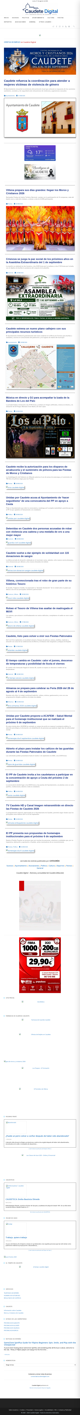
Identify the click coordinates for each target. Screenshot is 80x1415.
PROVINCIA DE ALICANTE (11, 1325)
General (10, 273)
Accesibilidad (49, 1410)
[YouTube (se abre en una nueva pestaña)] (62, 26)
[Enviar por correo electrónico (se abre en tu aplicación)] (69, 26)
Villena (16, 594)
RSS (56, 1410)
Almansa (10, 702)
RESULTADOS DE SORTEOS (12, 1298)
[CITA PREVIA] (40, 1006)
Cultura (52, 866)
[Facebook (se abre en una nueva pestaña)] (56, 26)
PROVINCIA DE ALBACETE (12, 1323)
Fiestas (10, 204)
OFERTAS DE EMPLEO (12, 42)
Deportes (60, 866)
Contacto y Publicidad (64, 1410)
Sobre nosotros (13, 1410)
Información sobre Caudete (12, 1310)
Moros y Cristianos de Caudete (13, 1313)
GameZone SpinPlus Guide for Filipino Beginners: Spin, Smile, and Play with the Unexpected (40, 1343)
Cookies (22, 1410)
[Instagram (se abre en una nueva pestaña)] (59, 26)
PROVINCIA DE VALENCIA (11, 1328)
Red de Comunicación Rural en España (40, 1388)
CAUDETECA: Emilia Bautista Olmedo (23, 1199)
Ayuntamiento (10, 96)
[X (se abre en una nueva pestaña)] (53, 26)
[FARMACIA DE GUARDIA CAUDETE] (40, 1024)
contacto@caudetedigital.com (40, 1376)
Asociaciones (34, 866)
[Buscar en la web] (73, 26)
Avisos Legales (38, 1410)
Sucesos (10, 539)
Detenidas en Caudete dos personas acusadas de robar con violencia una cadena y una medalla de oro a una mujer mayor (39, 531)
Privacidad (29, 1410)
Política (10, 514)
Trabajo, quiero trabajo (16, 1237)
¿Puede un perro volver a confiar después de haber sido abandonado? (37, 1136)
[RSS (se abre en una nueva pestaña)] (66, 26)
